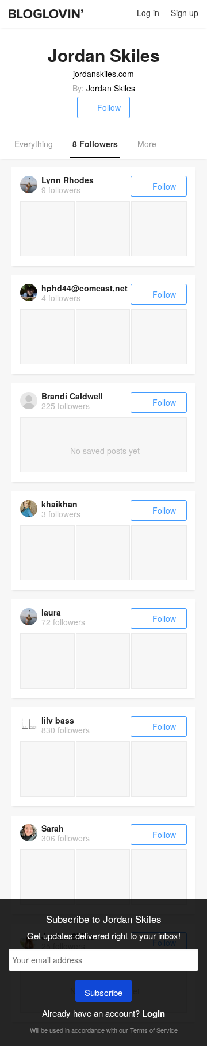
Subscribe (103, 992)
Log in (148, 12)
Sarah (52, 828)
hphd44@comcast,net (84, 288)
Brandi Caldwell (72, 396)
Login (153, 1013)
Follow (109, 107)
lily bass (57, 720)
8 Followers (95, 143)
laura (51, 612)
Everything (33, 143)
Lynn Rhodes (67, 180)
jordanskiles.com (103, 73)
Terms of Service (154, 1030)
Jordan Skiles (110, 88)
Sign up (184, 12)
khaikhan (59, 504)
